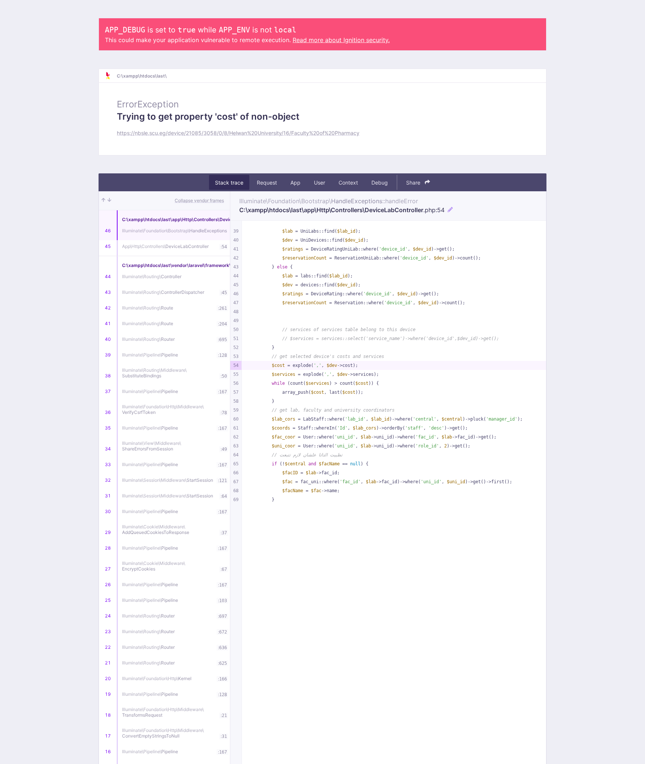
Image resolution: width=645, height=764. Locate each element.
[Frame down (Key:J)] (109, 200)
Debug (379, 182)
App (295, 182)
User (319, 182)
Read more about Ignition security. (341, 40)
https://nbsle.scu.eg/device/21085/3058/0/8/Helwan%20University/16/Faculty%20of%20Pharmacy (238, 133)
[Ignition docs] (111, 75)
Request (267, 182)
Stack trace (229, 182)
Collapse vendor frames (199, 200)
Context (348, 182)
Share (414, 182)
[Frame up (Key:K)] (103, 200)
